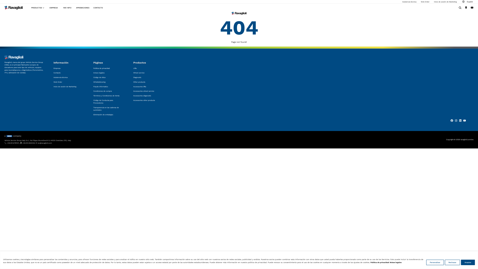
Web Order (425, 2)
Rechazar (452, 262)
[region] (239, 260)
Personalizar (435, 262)
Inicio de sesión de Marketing (445, 2)
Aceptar (468, 262)
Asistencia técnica (409, 2)
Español (470, 2)
